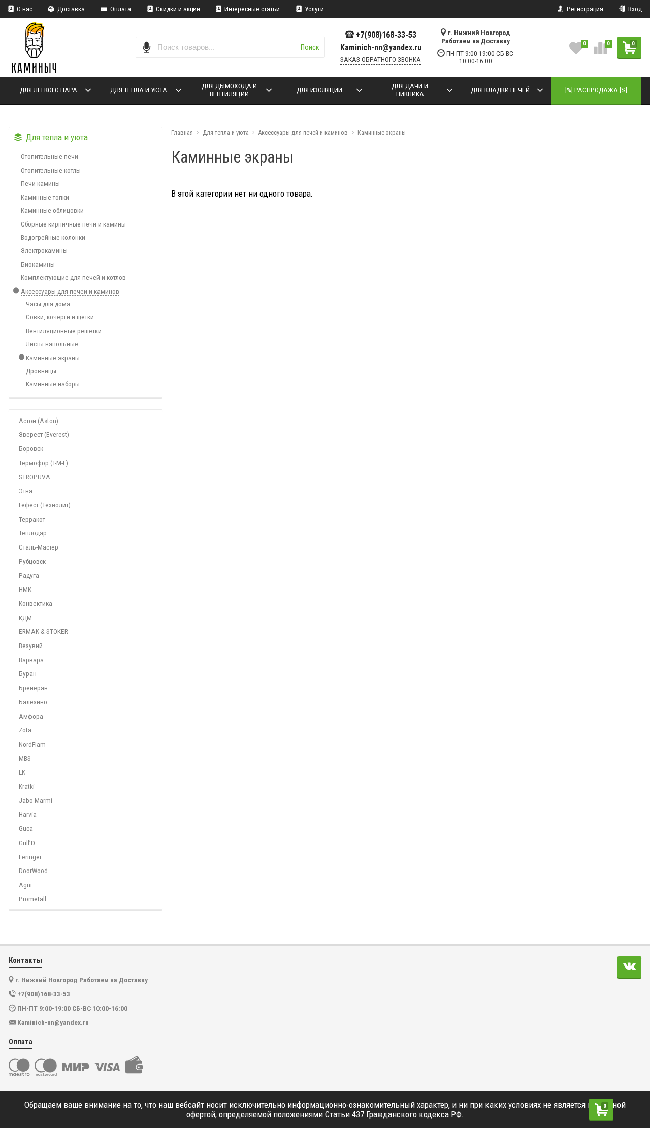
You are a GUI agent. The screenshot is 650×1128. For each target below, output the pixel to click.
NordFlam (32, 744)
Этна (25, 491)
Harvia (28, 814)
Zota (25, 730)
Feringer (30, 857)
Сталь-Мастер (38, 547)
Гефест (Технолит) (45, 505)
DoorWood (33, 870)
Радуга (29, 575)
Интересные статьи (251, 9)
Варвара (31, 660)
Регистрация (584, 9)
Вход (634, 9)
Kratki (27, 786)
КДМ (25, 618)
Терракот (32, 519)
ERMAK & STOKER (43, 631)
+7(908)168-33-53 (386, 35)
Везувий (31, 645)
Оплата (120, 9)
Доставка (70, 9)
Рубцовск (32, 561)
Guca (26, 828)
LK (22, 772)
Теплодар (33, 533)
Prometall (32, 899)
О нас (23, 9)
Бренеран (33, 688)
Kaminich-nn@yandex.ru (380, 47)
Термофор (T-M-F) (43, 463)
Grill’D (27, 843)
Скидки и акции (177, 9)
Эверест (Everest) (44, 434)
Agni (25, 885)
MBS (25, 758)
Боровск (31, 448)
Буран (28, 673)
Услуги (313, 9)
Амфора (31, 716)
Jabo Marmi (35, 800)
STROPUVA (34, 477)
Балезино (33, 702)
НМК (25, 589)
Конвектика (35, 603)
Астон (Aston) (38, 420)
